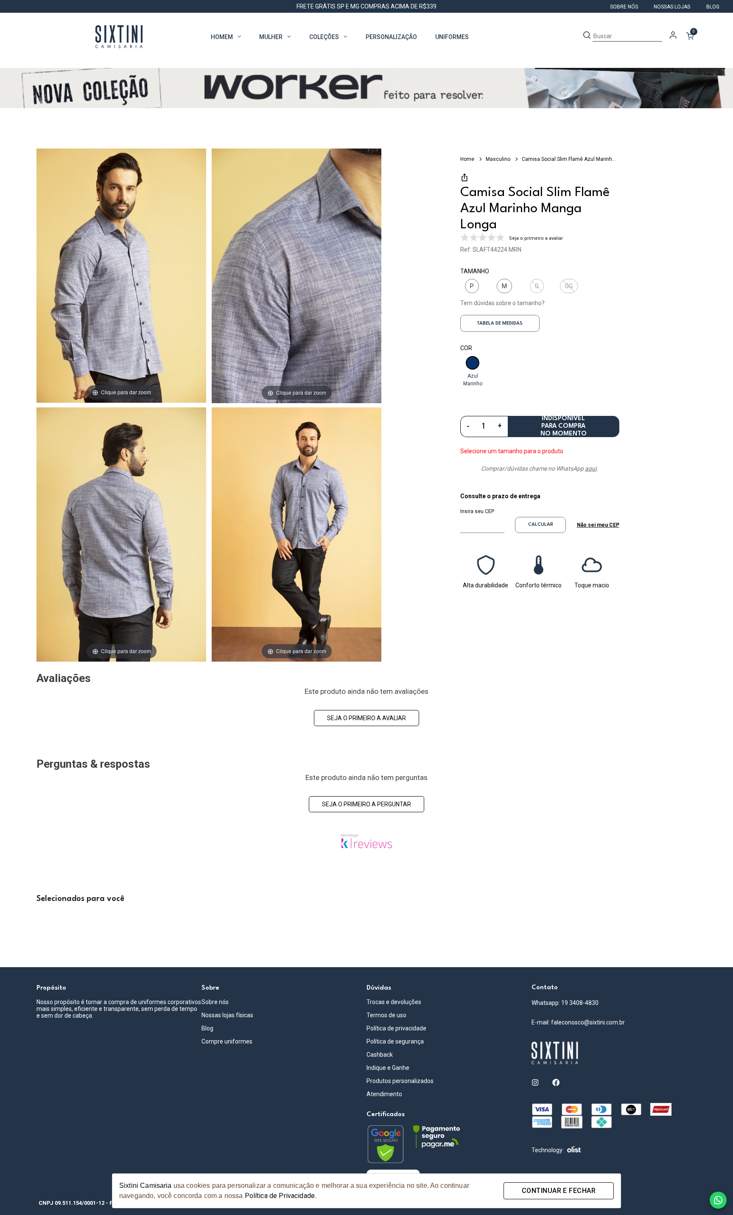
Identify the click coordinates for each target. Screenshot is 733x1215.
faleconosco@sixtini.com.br (588, 1022)
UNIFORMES (452, 37)
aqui (590, 468)
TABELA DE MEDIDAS (500, 323)
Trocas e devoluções (393, 1002)
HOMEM (222, 37)
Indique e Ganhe (387, 1067)
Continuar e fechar (559, 1191)
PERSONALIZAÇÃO (391, 37)
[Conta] (673, 36)
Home (468, 159)
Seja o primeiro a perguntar (366, 804)
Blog (712, 7)
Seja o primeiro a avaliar (366, 718)
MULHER (271, 37)
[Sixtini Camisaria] (119, 37)
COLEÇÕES (324, 37)
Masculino (499, 159)
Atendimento (384, 1094)
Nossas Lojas (672, 7)
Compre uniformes (226, 1041)
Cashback (379, 1054)
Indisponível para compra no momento (563, 426)
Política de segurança (395, 1041)
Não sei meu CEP (598, 525)
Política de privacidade (396, 1028)
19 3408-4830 (580, 1002)
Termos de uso (386, 1015)
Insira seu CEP (477, 511)
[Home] (614, 1053)
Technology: (548, 1150)
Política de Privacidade (280, 1196)
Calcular (540, 524)
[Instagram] (535, 1082)
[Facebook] (556, 1082)
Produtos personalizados (400, 1081)
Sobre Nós (624, 7)
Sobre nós (215, 1002)
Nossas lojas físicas (227, 1015)
